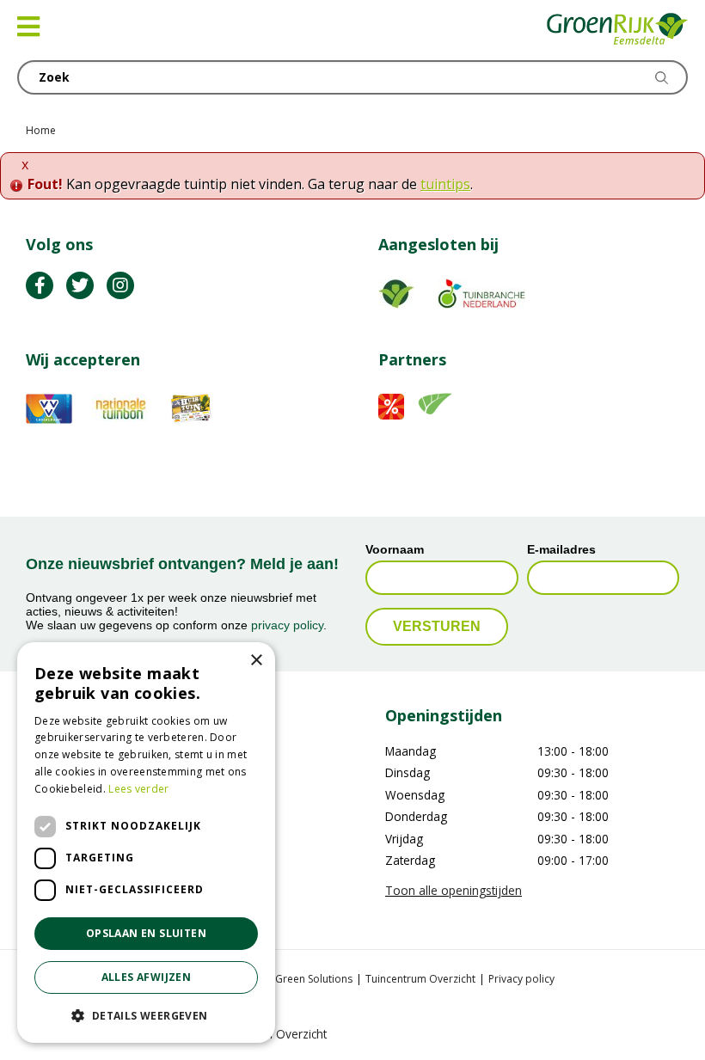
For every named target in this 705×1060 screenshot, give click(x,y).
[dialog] (146, 842)
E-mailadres (561, 549)
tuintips (445, 184)
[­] (39, 285)
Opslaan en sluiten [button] (146, 933)
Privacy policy (521, 978)
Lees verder (138, 788)
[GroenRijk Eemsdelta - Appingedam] (618, 30)
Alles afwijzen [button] (146, 977)
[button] (146, 1015)
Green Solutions (313, 978)
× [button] (255, 660)
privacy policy (287, 625)
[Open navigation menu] (28, 26)
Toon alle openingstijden (453, 890)
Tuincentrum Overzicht (420, 978)
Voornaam (394, 549)
